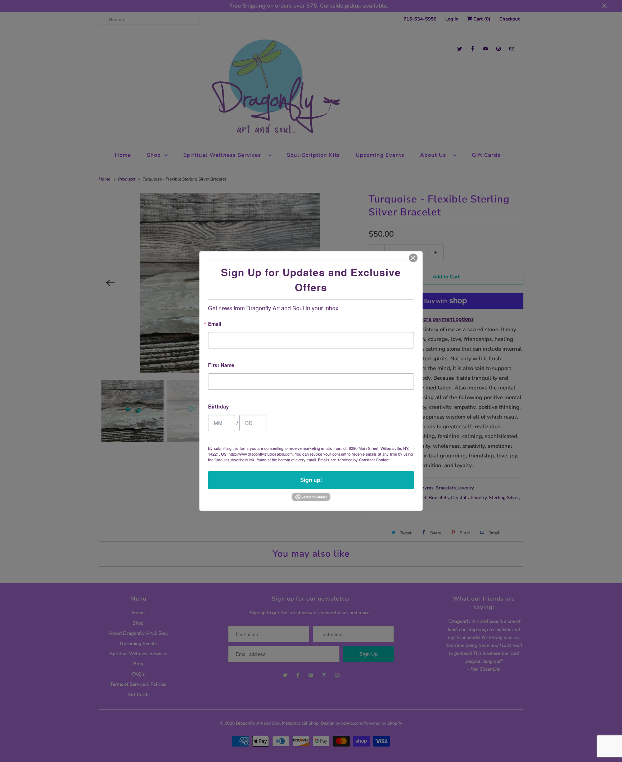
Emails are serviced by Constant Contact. (354, 459)
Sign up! (311, 480)
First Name (221, 365)
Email (214, 324)
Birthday (218, 407)
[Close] (413, 258)
